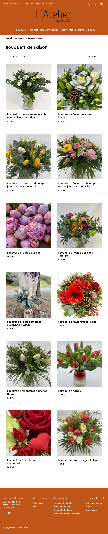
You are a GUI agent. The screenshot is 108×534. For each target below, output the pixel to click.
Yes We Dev (24, 528)
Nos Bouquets (19, 29)
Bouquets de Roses (63, 510)
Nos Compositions (49, 29)
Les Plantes (67, 29)
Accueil (9, 38)
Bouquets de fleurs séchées (67, 514)
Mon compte (91, 510)
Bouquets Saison (62, 507)
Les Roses (33, 29)
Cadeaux (91, 29)
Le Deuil (79, 29)
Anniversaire (37, 503)
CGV (88, 507)
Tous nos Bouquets (63, 503)
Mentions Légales (94, 503)
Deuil (34, 507)
